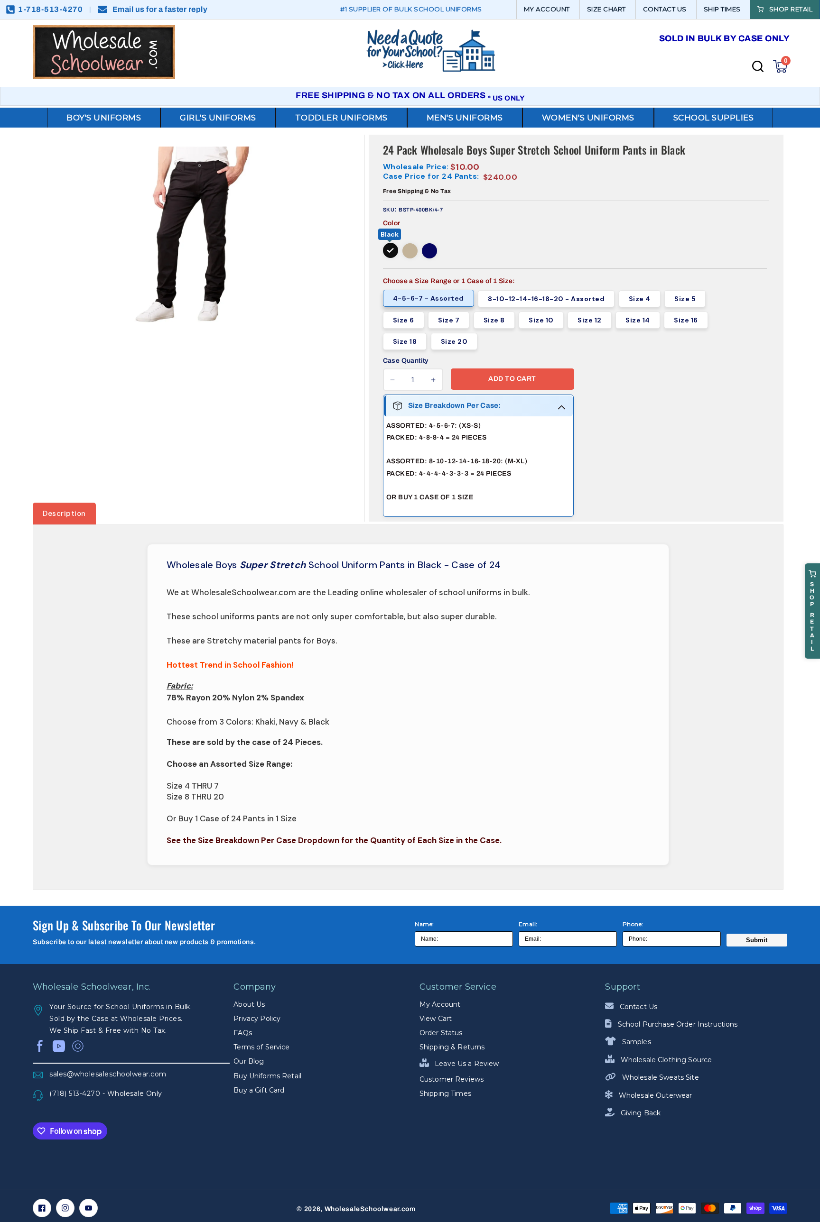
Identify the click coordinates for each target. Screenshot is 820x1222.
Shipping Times (445, 1093)
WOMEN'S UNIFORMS (588, 117)
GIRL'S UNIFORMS (218, 117)
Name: (424, 924)
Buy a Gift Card (258, 1090)
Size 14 (637, 320)
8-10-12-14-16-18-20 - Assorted (546, 298)
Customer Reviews (451, 1079)
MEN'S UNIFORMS (465, 117)
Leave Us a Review (466, 1063)
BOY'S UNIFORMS (103, 117)
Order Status (441, 1033)
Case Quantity (406, 360)
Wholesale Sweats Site (659, 1077)
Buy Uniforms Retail (267, 1076)
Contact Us (637, 1006)
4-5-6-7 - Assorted (428, 298)
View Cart (435, 1018)
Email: (528, 924)
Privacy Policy (256, 1018)
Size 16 (686, 320)
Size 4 (640, 298)
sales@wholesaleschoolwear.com (108, 1074)
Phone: (633, 924)
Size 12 (590, 320)
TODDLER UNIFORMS (341, 117)
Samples (635, 1042)
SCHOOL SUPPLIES (713, 117)
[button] (780, 66)
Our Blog (248, 1061)
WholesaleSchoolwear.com (370, 1209)
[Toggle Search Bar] (757, 66)
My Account (439, 1004)
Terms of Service (261, 1047)
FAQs (242, 1033)
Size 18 (405, 341)
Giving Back (640, 1113)
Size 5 (685, 298)
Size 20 (454, 341)
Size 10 (541, 320)
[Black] (390, 250)
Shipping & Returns (452, 1047)
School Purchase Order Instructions (676, 1024)
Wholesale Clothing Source (665, 1060)
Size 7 (448, 320)
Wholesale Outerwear (654, 1095)
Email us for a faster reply (160, 9)
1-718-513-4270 (50, 9)
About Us (249, 1004)
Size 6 (403, 320)
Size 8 (494, 320)
